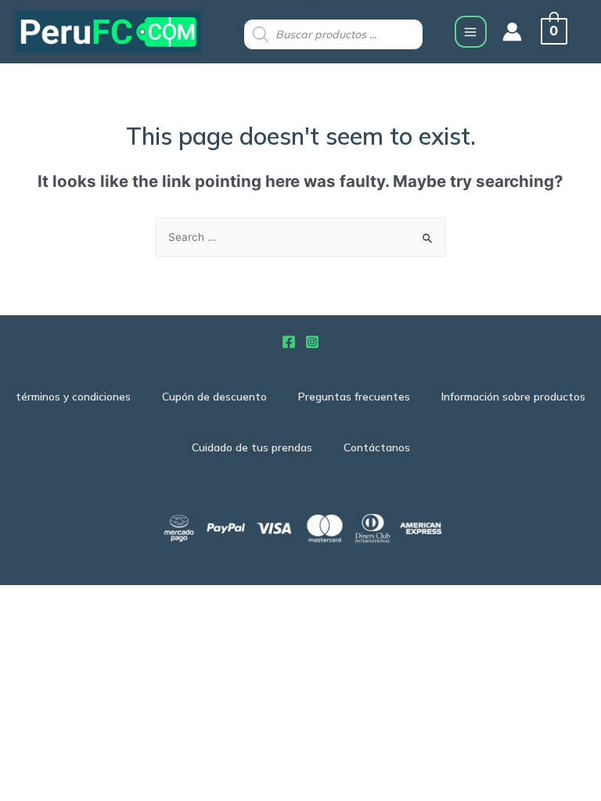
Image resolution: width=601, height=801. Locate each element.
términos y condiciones (73, 396)
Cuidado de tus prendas (252, 447)
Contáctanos (377, 447)
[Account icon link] (512, 31)
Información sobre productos (513, 396)
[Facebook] (289, 342)
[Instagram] (312, 342)
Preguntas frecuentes (354, 396)
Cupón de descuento (214, 396)
